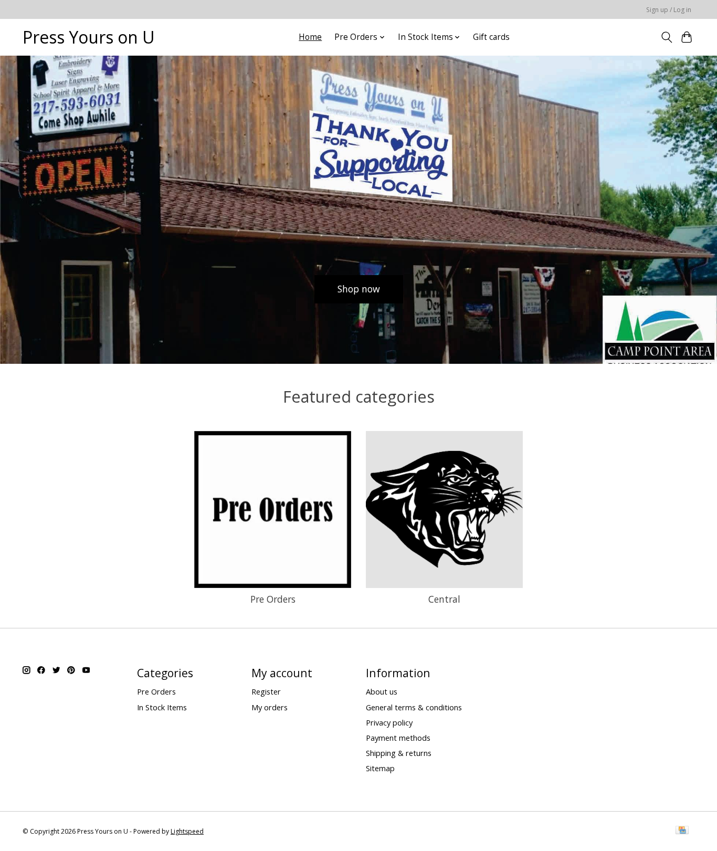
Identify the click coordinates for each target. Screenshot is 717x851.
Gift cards (491, 37)
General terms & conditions (414, 707)
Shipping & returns (398, 753)
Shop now (359, 288)
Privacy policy (389, 722)
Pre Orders (273, 599)
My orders (269, 707)
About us (381, 691)
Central (444, 599)
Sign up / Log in (668, 9)
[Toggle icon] (666, 37)
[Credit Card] (682, 831)
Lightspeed (187, 831)
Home (310, 37)
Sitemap (380, 768)
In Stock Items (162, 707)
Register (266, 691)
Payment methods (398, 737)
